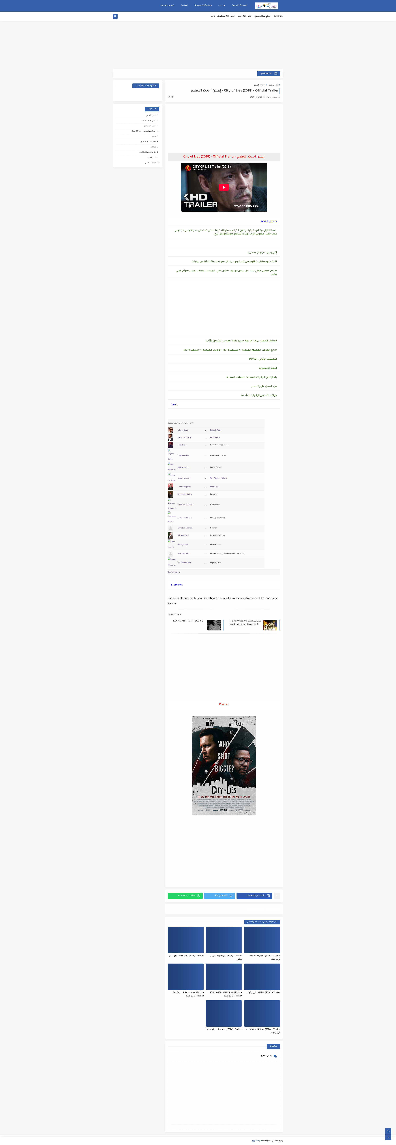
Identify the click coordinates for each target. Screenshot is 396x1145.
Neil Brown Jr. (183, 468)
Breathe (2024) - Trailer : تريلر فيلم (224, 1029)
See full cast (173, 572)
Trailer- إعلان (259, 85)
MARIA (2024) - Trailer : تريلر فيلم (263, 993)
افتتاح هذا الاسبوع (262, 16)
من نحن (222, 5)
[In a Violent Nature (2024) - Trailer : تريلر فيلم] (262, 1013)
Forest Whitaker (185, 438)
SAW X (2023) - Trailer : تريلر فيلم (188, 621)
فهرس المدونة (167, 5)
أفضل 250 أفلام (245, 16)
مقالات (153, 147)
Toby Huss (182, 445)
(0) (169, 97)
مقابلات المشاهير (148, 142)
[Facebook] (154, 94)
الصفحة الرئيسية (239, 5)
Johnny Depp (183, 430)
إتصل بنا (184, 5)
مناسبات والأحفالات (147, 152)
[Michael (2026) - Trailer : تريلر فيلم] (186, 940)
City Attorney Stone (218, 478)
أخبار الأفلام (273, 85)
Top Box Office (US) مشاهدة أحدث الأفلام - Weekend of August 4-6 (245, 623)
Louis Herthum (184, 478)
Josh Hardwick (184, 554)
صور (154, 137)
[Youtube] (143, 94)
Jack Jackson (215, 438)
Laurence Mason (185, 518)
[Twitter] (132, 94)
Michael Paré (183, 536)
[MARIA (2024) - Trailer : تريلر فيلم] (262, 977)
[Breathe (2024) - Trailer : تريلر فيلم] (224, 1013)
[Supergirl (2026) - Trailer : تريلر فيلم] (224, 940)
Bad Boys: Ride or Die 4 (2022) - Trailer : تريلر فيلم (188, 994)
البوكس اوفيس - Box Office (144, 131)
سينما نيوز (257, 1141)
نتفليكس (152, 158)
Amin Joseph (183, 545)
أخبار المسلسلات (148, 121)
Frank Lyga (214, 487)
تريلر (213, 16)
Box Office (278, 16)
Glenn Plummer (184, 563)
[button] (254, 896)
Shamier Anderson (186, 505)
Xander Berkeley (185, 495)
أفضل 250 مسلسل (226, 16)
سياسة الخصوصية (203, 5)
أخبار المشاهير (150, 126)
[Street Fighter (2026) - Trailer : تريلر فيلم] (262, 940)
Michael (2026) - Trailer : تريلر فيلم (186, 956)
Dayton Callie (183, 456)
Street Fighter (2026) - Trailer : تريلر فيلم (264, 958)
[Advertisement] (198, 44)
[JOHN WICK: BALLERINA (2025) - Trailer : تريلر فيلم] (224, 977)
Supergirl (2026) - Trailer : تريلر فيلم (226, 958)
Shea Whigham (184, 487)
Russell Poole (216, 430)
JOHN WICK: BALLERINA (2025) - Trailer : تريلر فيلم (226, 994)
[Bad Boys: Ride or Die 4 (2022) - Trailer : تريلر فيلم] (186, 977)
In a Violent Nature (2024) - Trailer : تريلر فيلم (262, 1031)
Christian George (185, 528)
